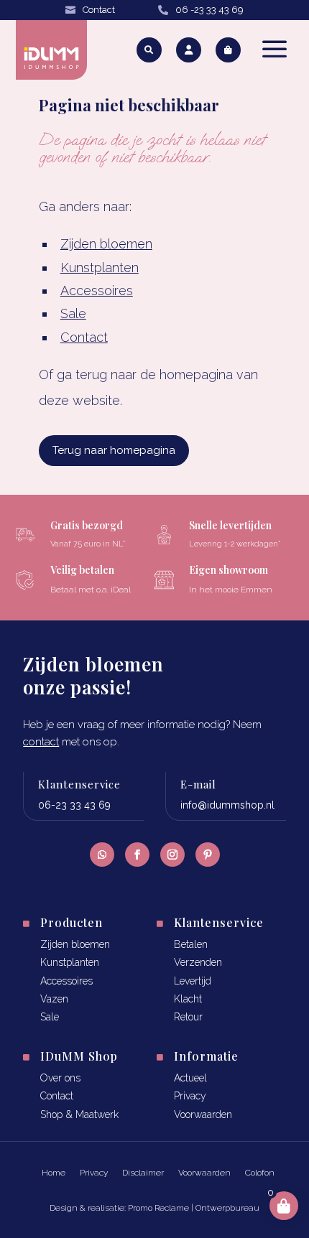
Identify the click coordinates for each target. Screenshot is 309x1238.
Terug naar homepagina (113, 450)
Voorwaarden (203, 1114)
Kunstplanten (99, 267)
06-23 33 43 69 (74, 805)
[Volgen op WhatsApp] (102, 854)
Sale (73, 313)
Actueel (190, 1078)
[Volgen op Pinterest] (207, 854)
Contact (99, 9)
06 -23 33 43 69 (209, 9)
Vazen (54, 999)
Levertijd (192, 981)
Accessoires (96, 290)
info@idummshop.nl (227, 805)
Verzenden (198, 962)
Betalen (191, 944)
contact (41, 741)
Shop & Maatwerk (79, 1114)
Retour (188, 1017)
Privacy (190, 1096)
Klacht (188, 999)
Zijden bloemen (106, 243)
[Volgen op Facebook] (137, 854)
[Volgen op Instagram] (172, 854)
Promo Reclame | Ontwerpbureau (193, 1208)
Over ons (60, 1078)
